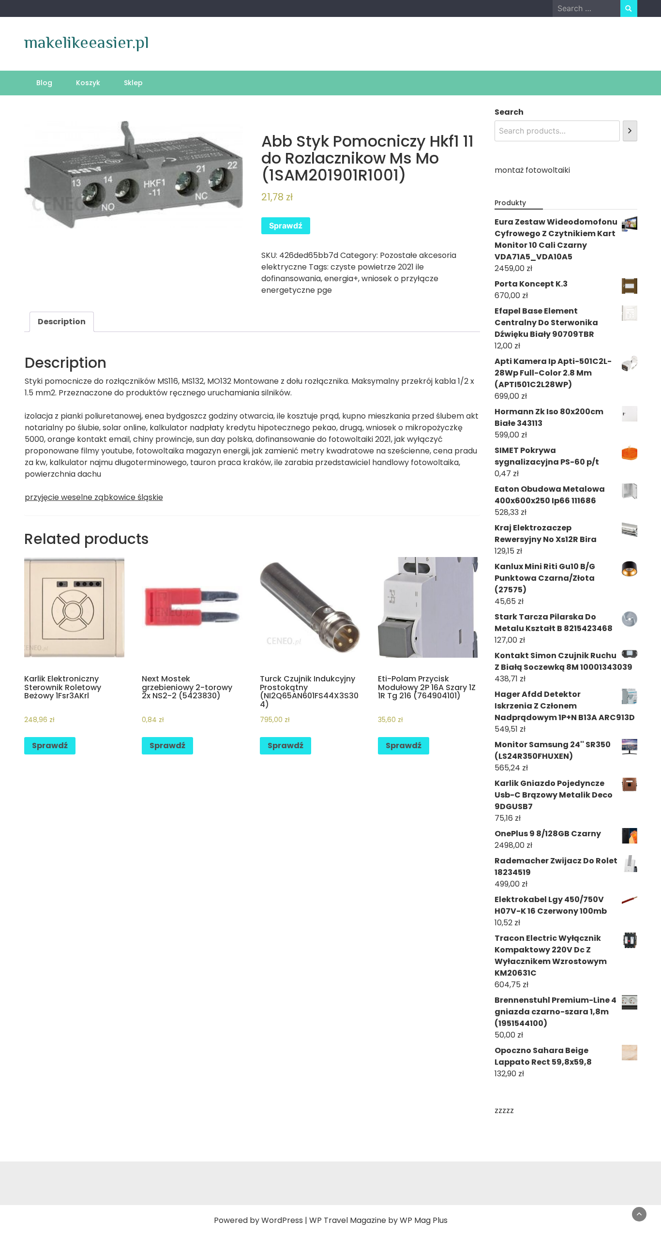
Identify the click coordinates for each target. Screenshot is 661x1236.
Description (62, 321)
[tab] (62, 322)
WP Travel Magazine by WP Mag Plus (378, 1220)
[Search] (630, 131)
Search (509, 112)
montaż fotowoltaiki (532, 170)
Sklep (133, 83)
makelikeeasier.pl (86, 42)
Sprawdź (285, 225)
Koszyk (88, 83)
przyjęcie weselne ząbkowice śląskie (94, 497)
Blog (44, 83)
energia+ (341, 278)
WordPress (282, 1220)
